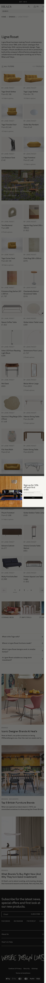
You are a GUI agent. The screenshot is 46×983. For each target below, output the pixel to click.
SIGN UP (33, 497)
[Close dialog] (43, 476)
